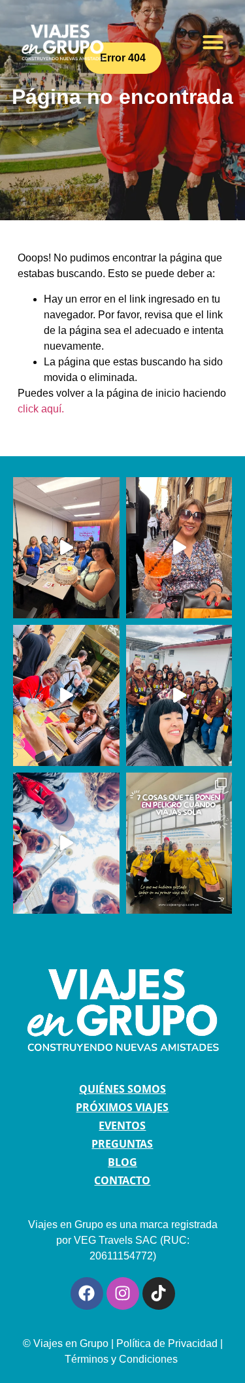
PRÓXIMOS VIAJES (122, 1107)
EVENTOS (122, 1125)
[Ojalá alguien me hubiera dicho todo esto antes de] (179, 843)
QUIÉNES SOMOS (122, 1089)
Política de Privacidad (167, 1343)
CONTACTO (122, 1180)
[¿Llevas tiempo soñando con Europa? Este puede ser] (66, 695)
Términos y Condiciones (122, 1359)
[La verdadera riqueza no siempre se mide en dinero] (179, 547)
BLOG (122, 1162)
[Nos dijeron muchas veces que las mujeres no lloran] (66, 547)
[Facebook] (87, 1293)
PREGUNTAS (122, 1144)
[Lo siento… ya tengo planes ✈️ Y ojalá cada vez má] (66, 843)
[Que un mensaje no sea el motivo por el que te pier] (179, 695)
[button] (212, 41)
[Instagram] (122, 1293)
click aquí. (41, 408)
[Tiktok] (158, 1293)
